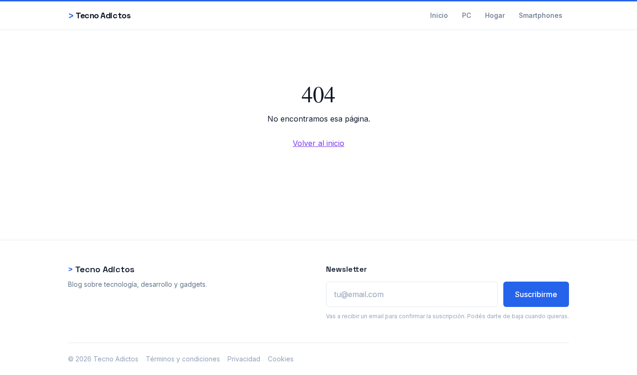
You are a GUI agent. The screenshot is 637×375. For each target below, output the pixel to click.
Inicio (439, 15)
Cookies (281, 359)
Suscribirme (536, 294)
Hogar (495, 15)
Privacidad (244, 359)
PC (466, 15)
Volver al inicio (318, 143)
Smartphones (540, 15)
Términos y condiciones (183, 359)
